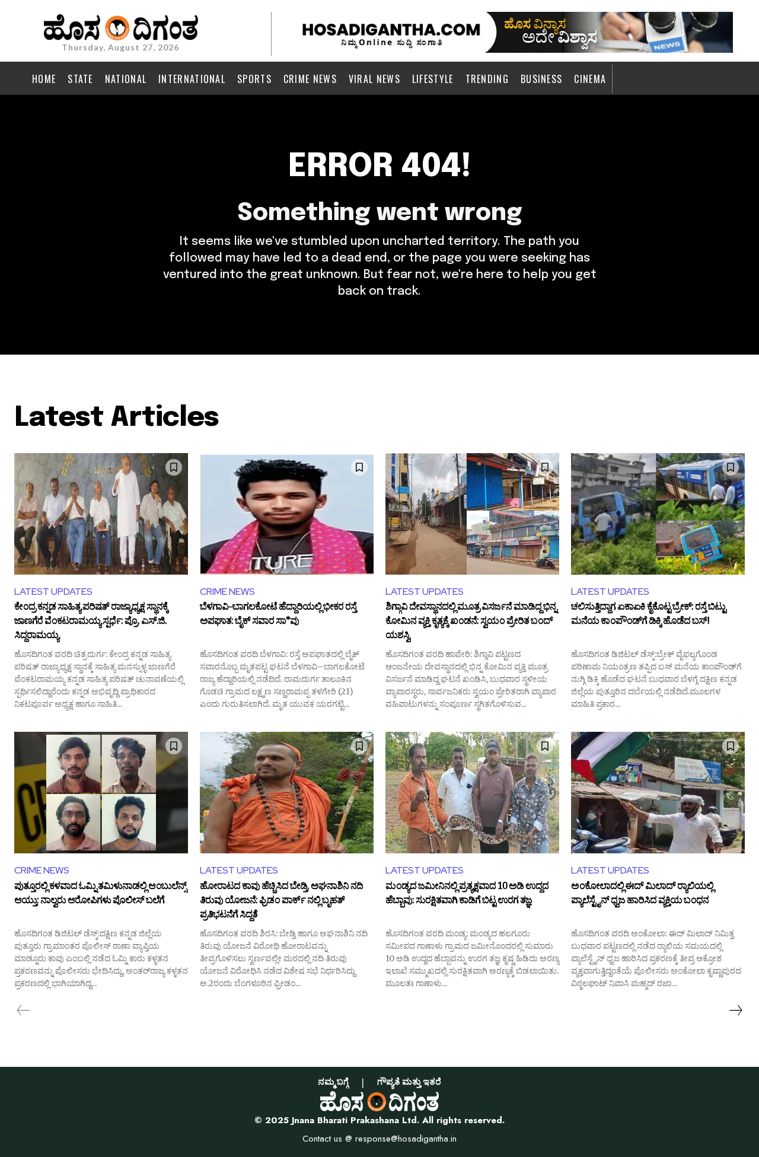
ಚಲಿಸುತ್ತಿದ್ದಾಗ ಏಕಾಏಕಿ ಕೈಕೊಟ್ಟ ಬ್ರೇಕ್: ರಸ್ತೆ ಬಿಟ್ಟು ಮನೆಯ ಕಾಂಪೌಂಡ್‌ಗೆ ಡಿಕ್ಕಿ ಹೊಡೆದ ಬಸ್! (648, 615)
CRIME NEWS (227, 591)
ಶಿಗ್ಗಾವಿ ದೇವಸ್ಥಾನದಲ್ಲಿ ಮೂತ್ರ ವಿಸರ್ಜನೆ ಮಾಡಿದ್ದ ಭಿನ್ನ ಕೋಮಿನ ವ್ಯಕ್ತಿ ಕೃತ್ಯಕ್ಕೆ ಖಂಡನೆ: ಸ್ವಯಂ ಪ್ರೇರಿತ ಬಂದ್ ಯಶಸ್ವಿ (470, 621)
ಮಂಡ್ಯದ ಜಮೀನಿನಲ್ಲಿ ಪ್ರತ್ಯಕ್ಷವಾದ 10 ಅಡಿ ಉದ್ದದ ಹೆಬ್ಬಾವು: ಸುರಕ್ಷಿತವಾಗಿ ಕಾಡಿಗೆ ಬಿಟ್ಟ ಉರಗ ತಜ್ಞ (466, 895)
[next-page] (735, 1010)
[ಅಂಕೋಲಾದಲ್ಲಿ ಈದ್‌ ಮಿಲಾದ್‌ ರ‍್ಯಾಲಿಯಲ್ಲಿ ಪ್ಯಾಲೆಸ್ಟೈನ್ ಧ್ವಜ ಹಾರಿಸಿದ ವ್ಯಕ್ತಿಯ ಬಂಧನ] (658, 792)
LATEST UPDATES (53, 591)
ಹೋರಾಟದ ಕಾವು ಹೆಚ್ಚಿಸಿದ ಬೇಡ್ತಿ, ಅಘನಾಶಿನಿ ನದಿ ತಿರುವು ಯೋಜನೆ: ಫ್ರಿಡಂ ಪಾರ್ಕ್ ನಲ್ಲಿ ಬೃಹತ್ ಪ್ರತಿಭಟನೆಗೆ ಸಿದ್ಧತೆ (281, 901)
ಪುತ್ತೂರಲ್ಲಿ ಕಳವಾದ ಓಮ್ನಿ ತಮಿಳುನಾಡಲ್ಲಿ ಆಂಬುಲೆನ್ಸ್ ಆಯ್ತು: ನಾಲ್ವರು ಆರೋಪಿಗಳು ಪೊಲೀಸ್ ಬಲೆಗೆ (100, 895)
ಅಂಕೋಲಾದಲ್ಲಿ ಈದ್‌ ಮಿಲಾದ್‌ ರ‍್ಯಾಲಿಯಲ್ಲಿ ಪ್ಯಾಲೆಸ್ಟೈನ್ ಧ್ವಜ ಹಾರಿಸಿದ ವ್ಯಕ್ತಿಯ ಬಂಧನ (642, 895)
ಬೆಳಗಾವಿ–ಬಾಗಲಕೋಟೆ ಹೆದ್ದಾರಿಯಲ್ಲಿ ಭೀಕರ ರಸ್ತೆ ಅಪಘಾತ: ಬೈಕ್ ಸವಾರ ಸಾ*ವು (278, 615)
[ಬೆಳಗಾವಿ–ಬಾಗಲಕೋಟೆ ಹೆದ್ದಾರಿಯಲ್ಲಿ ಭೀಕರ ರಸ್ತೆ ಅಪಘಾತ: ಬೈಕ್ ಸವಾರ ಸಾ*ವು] (287, 514)
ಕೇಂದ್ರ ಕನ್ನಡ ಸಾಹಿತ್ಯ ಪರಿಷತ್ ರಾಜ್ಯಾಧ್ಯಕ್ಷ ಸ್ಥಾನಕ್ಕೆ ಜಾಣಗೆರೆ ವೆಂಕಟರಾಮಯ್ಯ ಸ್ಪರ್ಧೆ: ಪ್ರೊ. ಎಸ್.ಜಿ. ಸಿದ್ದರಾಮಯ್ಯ (91, 621)
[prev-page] (23, 1010)
